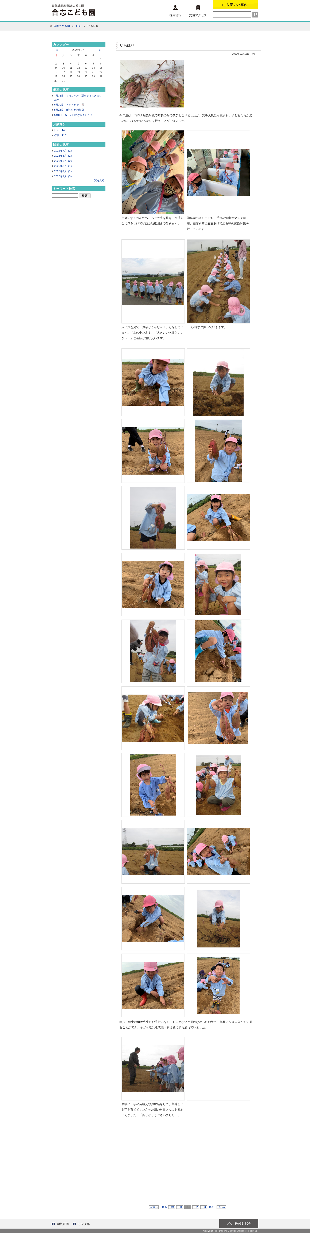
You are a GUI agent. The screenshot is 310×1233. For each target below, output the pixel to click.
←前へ (153, 1207)
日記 (78, 26)
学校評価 (63, 1224)
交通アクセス (198, 15)
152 (195, 1207)
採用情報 (175, 15)
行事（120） (61, 135)
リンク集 (84, 1224)
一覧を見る (98, 180)
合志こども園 (61, 26)
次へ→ (221, 1207)
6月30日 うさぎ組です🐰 (69, 104)
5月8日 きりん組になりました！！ (74, 115)
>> (100, 50)
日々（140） (61, 130)
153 (203, 1207)
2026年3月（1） (63, 166)
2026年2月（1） (63, 171)
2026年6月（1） (63, 155)
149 (171, 1207)
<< (56, 50)
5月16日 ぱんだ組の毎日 (69, 110)
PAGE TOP (243, 1223)
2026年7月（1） (63, 150)
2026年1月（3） (63, 176)
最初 (211, 1207)
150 (179, 1207)
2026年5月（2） (63, 161)
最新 (164, 1207)
